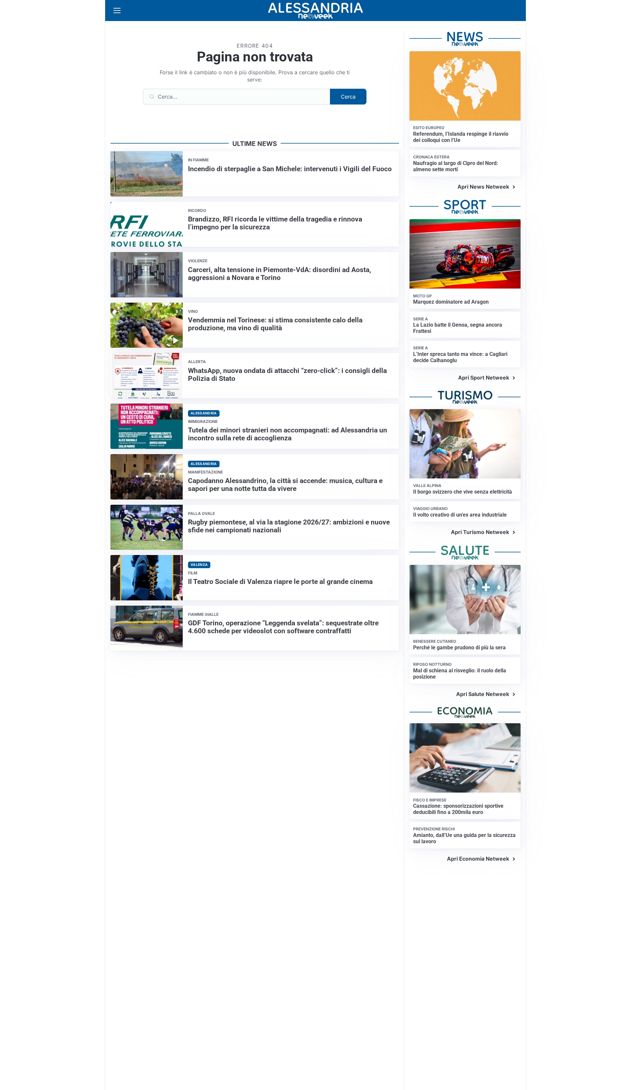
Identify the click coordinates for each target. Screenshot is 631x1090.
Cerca (348, 96)
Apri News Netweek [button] (483, 186)
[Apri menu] (117, 10)
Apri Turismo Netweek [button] (480, 532)
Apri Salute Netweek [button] (482, 694)
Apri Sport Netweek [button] (483, 377)
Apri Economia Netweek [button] (478, 858)
